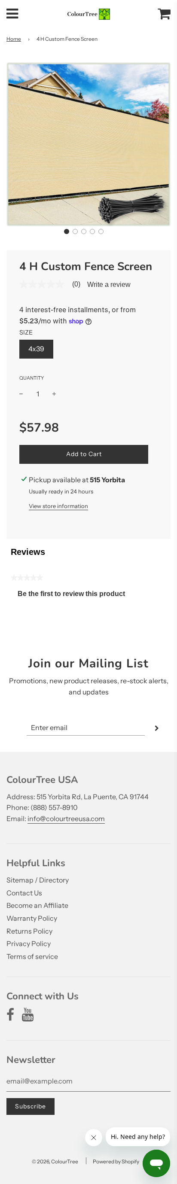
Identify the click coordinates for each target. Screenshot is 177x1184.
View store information (58, 505)
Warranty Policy (31, 918)
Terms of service (32, 956)
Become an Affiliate (37, 905)
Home (13, 39)
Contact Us (24, 893)
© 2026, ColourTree (55, 1161)
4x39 (36, 348)
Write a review (109, 284)
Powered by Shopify (116, 1161)
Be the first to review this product (75, 596)
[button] (66, 231)
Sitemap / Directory (37, 880)
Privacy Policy (28, 943)
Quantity (31, 378)
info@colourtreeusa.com (66, 818)
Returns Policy (29, 931)
